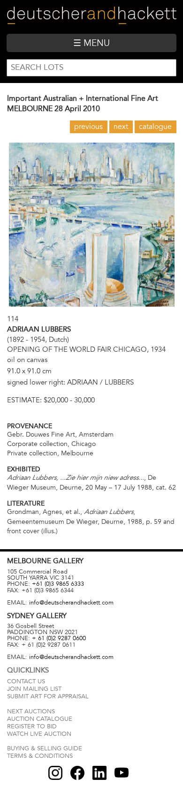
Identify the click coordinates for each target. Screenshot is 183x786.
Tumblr (99, 773)
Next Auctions (31, 711)
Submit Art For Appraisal (48, 696)
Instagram (55, 773)
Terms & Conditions (40, 756)
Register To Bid (32, 726)
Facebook (77, 773)
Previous (88, 126)
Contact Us (26, 681)
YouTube (121, 773)
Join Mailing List (34, 689)
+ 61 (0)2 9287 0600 (59, 638)
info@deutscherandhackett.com (71, 602)
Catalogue (155, 126)
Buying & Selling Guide (44, 748)
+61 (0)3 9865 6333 (58, 584)
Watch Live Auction (39, 734)
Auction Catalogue (39, 719)
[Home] (91, 17)
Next (121, 126)
